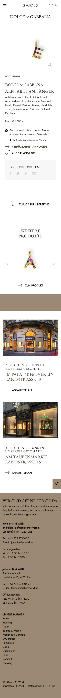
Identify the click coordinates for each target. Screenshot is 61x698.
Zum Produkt (34, 285)
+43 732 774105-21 (19, 584)
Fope (5, 655)
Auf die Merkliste (23, 153)
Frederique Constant (14, 635)
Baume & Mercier (12, 631)
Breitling (7, 622)
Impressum (8, 686)
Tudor (6, 627)
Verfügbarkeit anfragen (29, 147)
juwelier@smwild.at (22, 542)
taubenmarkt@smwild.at (24, 588)
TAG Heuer (9, 639)
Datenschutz (35, 686)
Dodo (6, 647)
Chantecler (9, 651)
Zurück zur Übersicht (34, 204)
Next (54, 263)
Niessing (7, 663)
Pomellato (8, 643)
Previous (6, 263)
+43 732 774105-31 (19, 538)
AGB (21, 686)
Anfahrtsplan (22, 390)
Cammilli (8, 659)
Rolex (6, 618)
